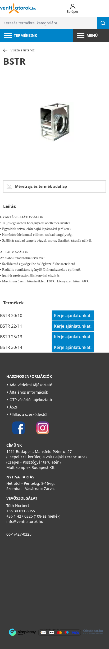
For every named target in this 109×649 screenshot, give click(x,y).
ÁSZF (14, 407)
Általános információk (29, 392)
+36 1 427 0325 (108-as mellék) (33, 516)
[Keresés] (103, 23)
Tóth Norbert (17, 505)
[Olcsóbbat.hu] (93, 631)
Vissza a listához (23, 50)
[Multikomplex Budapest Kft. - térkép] (50, 581)
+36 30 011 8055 (20, 510)
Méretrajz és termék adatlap (41, 186)
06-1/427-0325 (18, 534)
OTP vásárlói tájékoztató (31, 399)
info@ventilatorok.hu (24, 521)
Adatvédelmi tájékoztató (31, 384)
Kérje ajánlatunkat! (73, 315)
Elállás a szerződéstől (28, 414)
